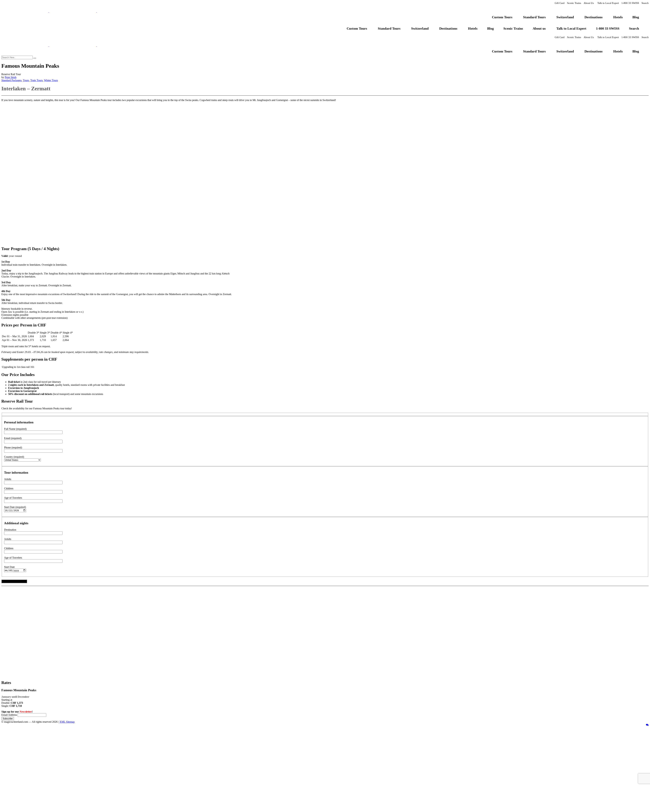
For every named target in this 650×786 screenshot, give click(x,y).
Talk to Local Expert (608, 3)
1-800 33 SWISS (630, 3)
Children (8, 488)
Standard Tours (534, 17)
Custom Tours (502, 17)
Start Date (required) (15, 507)
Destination (10, 529)
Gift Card (560, 3)
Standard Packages (11, 80)
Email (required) (12, 438)
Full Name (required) (15, 428)
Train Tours (36, 80)
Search (645, 3)
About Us (589, 3)
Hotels (618, 17)
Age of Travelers (13, 497)
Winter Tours (51, 80)
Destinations (593, 17)
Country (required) (14, 456)
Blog (635, 17)
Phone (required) (13, 447)
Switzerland (565, 17)
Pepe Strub (10, 77)
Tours (26, 80)
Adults (7, 479)
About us (539, 28)
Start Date (9, 567)
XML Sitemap (67, 721)
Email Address (9, 714)
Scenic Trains (574, 3)
